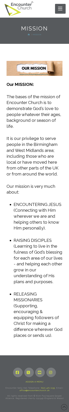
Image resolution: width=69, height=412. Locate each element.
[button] (60, 9)
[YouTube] (40, 372)
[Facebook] (18, 372)
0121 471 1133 (48, 388)
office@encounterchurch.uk (35, 390)
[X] (29, 372)
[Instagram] (51, 372)
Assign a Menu (35, 382)
